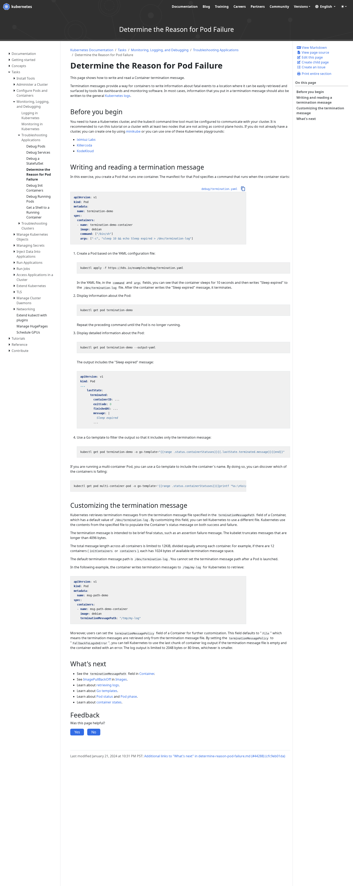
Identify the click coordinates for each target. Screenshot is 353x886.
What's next (306, 118)
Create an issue (313, 67)
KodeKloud (85, 151)
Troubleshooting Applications (216, 50)
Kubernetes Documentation (91, 50)
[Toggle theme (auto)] (343, 6)
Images (121, 679)
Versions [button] (301, 6)
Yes (77, 732)
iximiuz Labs (86, 139)
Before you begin (310, 92)
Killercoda (84, 145)
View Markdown (314, 47)
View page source (315, 52)
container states (109, 702)
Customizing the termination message (320, 110)
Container (146, 673)
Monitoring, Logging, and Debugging (160, 50)
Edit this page (312, 57)
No (93, 732)
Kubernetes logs (117, 95)
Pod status (104, 696)
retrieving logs (107, 685)
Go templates (106, 691)
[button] (325, 6)
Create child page (315, 62)
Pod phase (129, 696)
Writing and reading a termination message (314, 100)
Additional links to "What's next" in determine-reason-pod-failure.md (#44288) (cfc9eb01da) (214, 756)
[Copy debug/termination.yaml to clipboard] (243, 188)
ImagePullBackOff (97, 679)
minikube (133, 131)
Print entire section (316, 73)
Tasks (122, 50)
